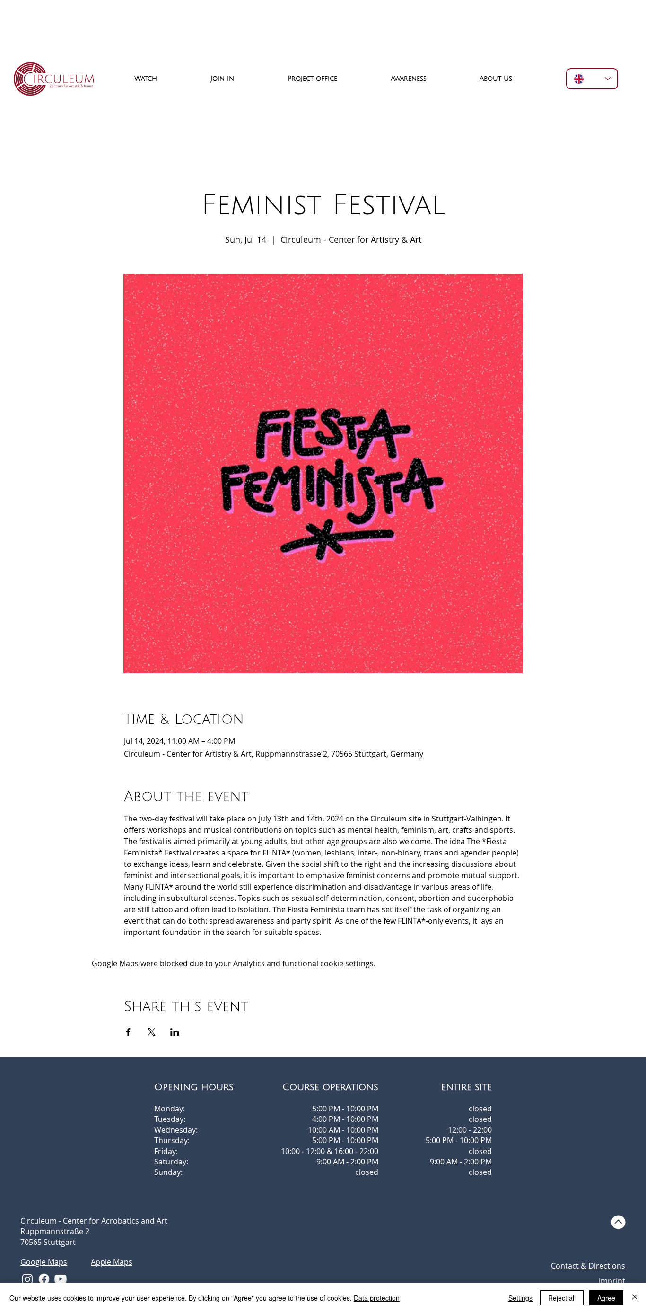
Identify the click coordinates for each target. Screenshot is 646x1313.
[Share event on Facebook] (128, 1032)
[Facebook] (44, 1279)
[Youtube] (60, 1279)
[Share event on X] (151, 1032)
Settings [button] (520, 1298)
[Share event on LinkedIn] (174, 1032)
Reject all (562, 1298)
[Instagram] (27, 1279)
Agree (606, 1298)
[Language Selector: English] (592, 78)
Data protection (377, 1298)
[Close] (634, 1297)
